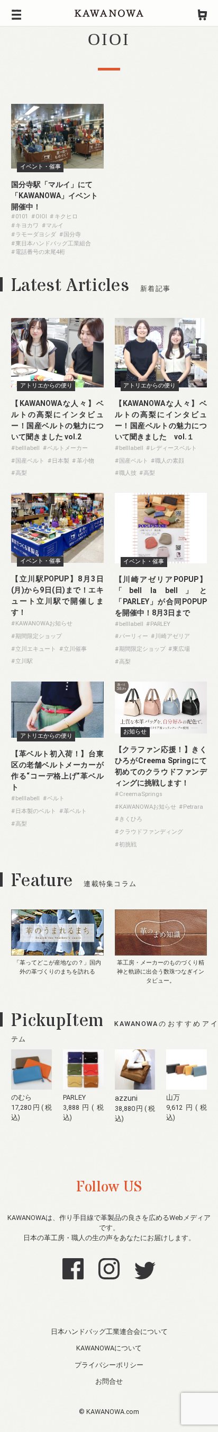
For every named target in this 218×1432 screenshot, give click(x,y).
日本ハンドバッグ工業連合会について (109, 1332)
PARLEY (74, 1097)
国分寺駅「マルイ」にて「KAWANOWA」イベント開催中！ (54, 195)
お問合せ (109, 1381)
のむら (21, 1097)
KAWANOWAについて (109, 1348)
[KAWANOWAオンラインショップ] (202, 13)
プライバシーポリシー (109, 1365)
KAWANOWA (109, 13)
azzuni (126, 1098)
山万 (173, 1097)
